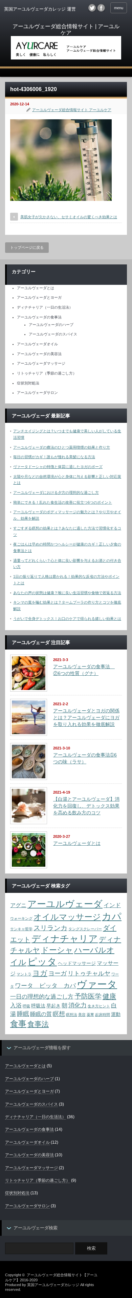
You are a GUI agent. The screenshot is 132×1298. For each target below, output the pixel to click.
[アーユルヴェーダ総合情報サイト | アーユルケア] (66, 42)
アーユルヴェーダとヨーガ (39, 297)
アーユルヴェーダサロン (37, 393)
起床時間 (102, 1015)
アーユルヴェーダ (65, 904)
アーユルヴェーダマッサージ (41, 363)
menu (118, 8)
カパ (112, 916)
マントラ (24, 974)
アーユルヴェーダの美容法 (39, 354)
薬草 (90, 1015)
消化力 (77, 1005)
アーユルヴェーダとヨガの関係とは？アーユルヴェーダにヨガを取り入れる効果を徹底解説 (86, 717)
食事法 (38, 1024)
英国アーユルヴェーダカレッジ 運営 (40, 9)
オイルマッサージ (67, 916)
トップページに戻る (27, 247)
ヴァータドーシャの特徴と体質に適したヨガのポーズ (58, 467)
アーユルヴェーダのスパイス (53, 334)
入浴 (16, 1005)
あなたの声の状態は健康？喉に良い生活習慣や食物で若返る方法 (67, 593)
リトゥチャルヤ (89, 973)
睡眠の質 (41, 1014)
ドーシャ (57, 950)
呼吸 (26, 1006)
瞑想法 (71, 1015)
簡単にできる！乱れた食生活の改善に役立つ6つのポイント (62, 502)
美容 (82, 1015)
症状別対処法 (28, 383)
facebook (101, 8)
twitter (92, 8)
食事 (18, 1023)
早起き (53, 1005)
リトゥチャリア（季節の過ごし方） (46, 373)
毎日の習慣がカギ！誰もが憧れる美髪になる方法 (54, 457)
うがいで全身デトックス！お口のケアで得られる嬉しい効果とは (67, 619)
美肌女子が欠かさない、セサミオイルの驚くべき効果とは (68, 217)
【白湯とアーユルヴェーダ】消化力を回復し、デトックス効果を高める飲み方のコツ (86, 805)
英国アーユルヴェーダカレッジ (53, 1285)
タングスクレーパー (85, 929)
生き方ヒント (99, 1006)
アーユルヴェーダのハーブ (51, 325)
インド (112, 905)
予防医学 (88, 996)
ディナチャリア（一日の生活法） (45, 307)
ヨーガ (57, 973)
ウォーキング (21, 918)
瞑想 (59, 1013)
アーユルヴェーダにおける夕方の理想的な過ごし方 (56, 492)
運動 (115, 1014)
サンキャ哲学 (21, 929)
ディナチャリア (64, 938)
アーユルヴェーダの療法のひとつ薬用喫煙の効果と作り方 (61, 447)
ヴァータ (97, 984)
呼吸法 (38, 1005)
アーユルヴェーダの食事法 (39, 317)
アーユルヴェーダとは (35, 288)
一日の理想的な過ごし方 (41, 996)
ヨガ (39, 973)
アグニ (18, 905)
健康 (109, 996)
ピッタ (42, 961)
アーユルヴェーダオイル (37, 344)
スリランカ (50, 928)
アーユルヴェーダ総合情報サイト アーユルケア (71, 110)
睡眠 (23, 1013)
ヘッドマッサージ (77, 963)
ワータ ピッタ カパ (45, 985)
